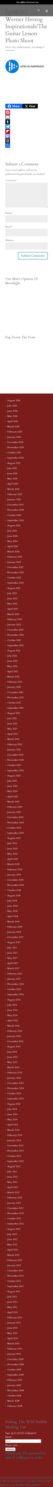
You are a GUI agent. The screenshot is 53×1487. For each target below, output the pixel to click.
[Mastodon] (26, 136)
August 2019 (13, 838)
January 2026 (14, 437)
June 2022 (12, 661)
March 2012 (13, 1255)
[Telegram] (26, 126)
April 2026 (12, 421)
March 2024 (13, 551)
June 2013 (12, 1176)
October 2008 (14, 1395)
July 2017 (12, 947)
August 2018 (13, 895)
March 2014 (13, 1130)
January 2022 (14, 687)
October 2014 (14, 1093)
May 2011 (12, 1307)
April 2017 (12, 963)
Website (9, 240)
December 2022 (15, 629)
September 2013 (15, 1161)
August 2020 (13, 775)
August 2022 (13, 650)
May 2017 (12, 958)
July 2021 (12, 718)
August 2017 (13, 942)
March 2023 (13, 614)
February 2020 (14, 807)
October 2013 (14, 1156)
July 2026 (12, 405)
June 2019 (12, 848)
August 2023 (13, 588)
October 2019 (14, 827)
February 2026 (14, 431)
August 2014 (13, 1104)
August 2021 (13, 713)
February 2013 (14, 1197)
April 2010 (12, 1338)
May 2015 (12, 1062)
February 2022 (14, 681)
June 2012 (12, 1239)
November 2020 (15, 760)
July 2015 (12, 1051)
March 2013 (13, 1192)
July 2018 (12, 900)
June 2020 (12, 786)
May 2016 (12, 1015)
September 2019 (15, 833)
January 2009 (14, 1385)
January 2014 (14, 1140)
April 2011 (12, 1312)
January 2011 (14, 1322)
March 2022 (13, 676)
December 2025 (15, 442)
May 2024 (12, 541)
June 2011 (12, 1301)
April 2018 (12, 916)
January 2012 (14, 1265)
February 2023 (14, 619)
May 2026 (12, 416)
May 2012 (12, 1244)
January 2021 (14, 749)
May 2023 (12, 603)
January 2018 (14, 932)
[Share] (26, 145)
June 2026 (12, 411)
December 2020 (15, 754)
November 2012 (15, 1213)
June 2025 (12, 473)
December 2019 (15, 817)
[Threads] (26, 140)
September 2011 (15, 1286)
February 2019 (14, 869)
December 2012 (15, 1208)
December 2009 (15, 1359)
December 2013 (15, 1145)
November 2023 (15, 572)
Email (9, 226)
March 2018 (13, 921)
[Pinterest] (26, 112)
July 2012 (12, 1234)
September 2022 (15, 645)
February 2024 (14, 556)
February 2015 (14, 1072)
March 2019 (13, 864)
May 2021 (12, 728)
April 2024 (12, 546)
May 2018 (12, 911)
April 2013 (12, 1187)
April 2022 (12, 671)
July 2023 (12, 593)
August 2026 (13, 400)
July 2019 (12, 843)
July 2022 (12, 655)
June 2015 (12, 1057)
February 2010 (14, 1348)
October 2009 (14, 1369)
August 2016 (13, 999)
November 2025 (15, 447)
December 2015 (15, 1041)
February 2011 (14, 1317)
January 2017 (14, 979)
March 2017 (13, 968)
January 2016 (14, 1036)
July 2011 (12, 1296)
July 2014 (12, 1109)
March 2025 (13, 489)
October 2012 (14, 1218)
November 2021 (15, 697)
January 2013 (14, 1203)
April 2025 (12, 483)
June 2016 (12, 1010)
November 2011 (15, 1275)
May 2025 (12, 478)
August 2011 (13, 1291)
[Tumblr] (26, 121)
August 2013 (13, 1166)
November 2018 (15, 885)
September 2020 (15, 770)
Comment (11, 180)
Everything (37, 47)
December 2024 (15, 504)
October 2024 (14, 515)
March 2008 (13, 1400)
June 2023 (12, 598)
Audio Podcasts (23, 47)
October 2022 (14, 640)
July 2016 (12, 1005)
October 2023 (14, 577)
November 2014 (15, 1088)
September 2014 (15, 1098)
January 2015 (14, 1078)
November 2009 (15, 1364)
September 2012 (15, 1223)
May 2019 (12, 853)
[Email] (26, 117)
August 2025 (13, 463)
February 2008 (14, 1406)
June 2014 (12, 1114)
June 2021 (12, 723)
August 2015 (13, 1046)
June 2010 (12, 1328)
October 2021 (14, 702)
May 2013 (12, 1182)
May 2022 (12, 666)
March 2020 (13, 801)
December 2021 (15, 692)
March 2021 (13, 739)
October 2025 (14, 452)
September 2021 (15, 708)
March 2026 (13, 426)
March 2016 (13, 1025)
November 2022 (15, 635)
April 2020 (12, 796)
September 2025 (15, 457)
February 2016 (14, 1031)
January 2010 (14, 1354)
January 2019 (14, 874)
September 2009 (15, 1374)
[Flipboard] (26, 131)
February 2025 (14, 494)
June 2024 (12, 536)
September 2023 (15, 582)
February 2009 (14, 1380)
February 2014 (14, 1135)
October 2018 (14, 890)
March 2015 (13, 1067)
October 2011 (14, 1281)
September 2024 (15, 520)
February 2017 (14, 973)
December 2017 (15, 937)
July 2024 (12, 530)
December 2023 (15, 567)
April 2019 (12, 859)
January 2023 (14, 624)
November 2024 (15, 510)
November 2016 (15, 984)
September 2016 (15, 994)
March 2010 (13, 1343)
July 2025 (12, 468)
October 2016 (14, 989)
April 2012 (12, 1249)
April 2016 (12, 1020)
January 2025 (14, 499)
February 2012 (14, 1260)
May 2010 (12, 1333)
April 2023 (12, 609)
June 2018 (12, 906)
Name (9, 213)
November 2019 (15, 822)
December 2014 (15, 1083)
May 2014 (12, 1119)
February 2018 (14, 926)
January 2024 (14, 562)
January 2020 (14, 812)
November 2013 (15, 1150)
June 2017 (12, 952)
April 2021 (12, 734)
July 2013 (12, 1171)
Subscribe (10, 1449)
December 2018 (15, 880)
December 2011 (15, 1270)
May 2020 (12, 791)
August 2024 (13, 525)
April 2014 (12, 1124)
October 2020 (14, 765)
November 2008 (15, 1390)
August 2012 (13, 1229)
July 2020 (12, 780)
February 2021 (14, 744)
